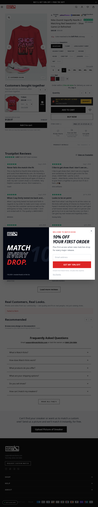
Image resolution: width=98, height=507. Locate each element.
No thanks (57, 274)
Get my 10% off (71, 264)
